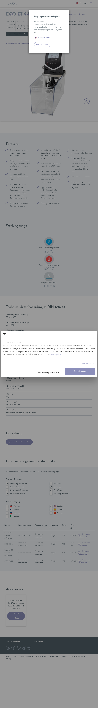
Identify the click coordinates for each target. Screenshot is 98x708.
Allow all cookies (80, 371)
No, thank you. (42, 45)
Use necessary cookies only (48, 373)
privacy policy (56, 354)
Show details (86, 364)
